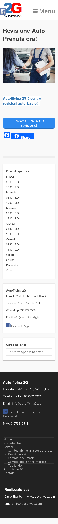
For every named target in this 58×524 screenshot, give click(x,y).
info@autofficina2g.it (26, 317)
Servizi (8, 447)
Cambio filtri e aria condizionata (30, 450)
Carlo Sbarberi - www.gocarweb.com (30, 496)
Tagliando (15, 465)
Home (8, 439)
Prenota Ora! (12, 443)
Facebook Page (20, 326)
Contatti (9, 473)
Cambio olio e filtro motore (27, 462)
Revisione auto (18, 454)
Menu (47, 11)
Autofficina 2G (13, 469)
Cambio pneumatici (21, 458)
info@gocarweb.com (28, 504)
